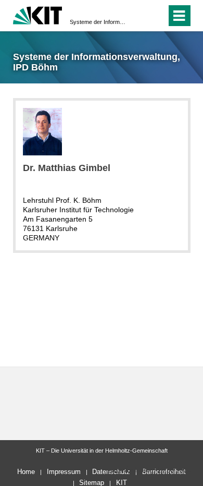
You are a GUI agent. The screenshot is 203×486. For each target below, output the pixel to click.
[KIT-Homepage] (37, 14)
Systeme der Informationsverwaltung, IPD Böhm (98, 22)
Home (26, 472)
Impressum (64, 472)
